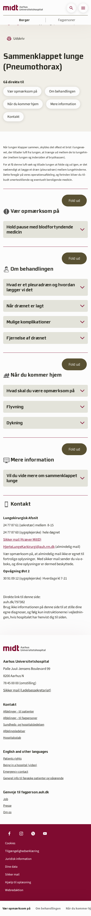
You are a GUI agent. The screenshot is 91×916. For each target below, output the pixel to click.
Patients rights (12, 758)
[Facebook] (9, 833)
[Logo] (23, 8)
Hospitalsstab (12, 738)
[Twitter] (33, 833)
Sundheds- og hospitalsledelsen (23, 724)
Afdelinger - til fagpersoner (20, 718)
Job (5, 799)
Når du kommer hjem (23, 104)
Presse (7, 805)
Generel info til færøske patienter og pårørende (33, 778)
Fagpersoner (66, 20)
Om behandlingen (62, 91)
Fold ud (74, 200)
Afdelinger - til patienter (18, 711)
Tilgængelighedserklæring (22, 851)
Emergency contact (15, 771)
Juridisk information (18, 859)
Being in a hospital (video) (20, 765)
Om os (7, 812)
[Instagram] (21, 833)
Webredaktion (14, 890)
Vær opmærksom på (22, 91)
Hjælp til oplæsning (18, 882)
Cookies (10, 843)
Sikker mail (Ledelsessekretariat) (27, 690)
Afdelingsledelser (14, 731)
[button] (71, 8)
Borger (24, 20)
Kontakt (13, 116)
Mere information (63, 104)
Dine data (11, 866)
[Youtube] (45, 833)
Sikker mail (12, 874)
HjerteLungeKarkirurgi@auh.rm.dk (29, 546)
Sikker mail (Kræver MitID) (22, 539)
